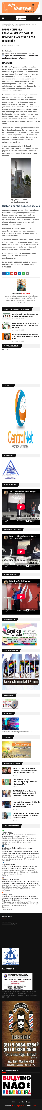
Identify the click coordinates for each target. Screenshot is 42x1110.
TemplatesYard (19, 1105)
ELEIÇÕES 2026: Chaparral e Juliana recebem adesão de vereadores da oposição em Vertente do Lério (24, 793)
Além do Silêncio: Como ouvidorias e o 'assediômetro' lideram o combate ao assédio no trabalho (26, 815)
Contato (28, 1102)
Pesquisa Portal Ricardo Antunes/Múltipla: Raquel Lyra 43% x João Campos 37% (25, 782)
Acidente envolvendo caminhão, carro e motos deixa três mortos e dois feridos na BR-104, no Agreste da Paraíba (20, 882)
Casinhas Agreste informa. (10, 880)
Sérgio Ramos (8, 45)
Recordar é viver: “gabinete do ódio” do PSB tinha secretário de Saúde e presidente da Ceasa (26, 804)
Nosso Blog (21, 1102)
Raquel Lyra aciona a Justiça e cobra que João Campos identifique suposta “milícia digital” (25, 336)
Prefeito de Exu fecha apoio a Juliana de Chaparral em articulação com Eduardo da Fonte (19, 867)
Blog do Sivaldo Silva (8, 865)
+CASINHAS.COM (7, 833)
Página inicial (6, 24)
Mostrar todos (7, 909)
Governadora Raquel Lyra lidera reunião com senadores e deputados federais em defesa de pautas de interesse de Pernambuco (20, 898)
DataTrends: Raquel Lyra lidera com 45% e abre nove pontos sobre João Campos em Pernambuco (25, 325)
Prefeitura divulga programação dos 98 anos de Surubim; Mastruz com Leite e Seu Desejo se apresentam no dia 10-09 (20, 853)
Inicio (13, 1102)
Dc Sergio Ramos (7, 895)
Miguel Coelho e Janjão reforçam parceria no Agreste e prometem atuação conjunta (19, 836)
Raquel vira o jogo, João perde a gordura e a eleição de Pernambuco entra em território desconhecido (25, 770)
